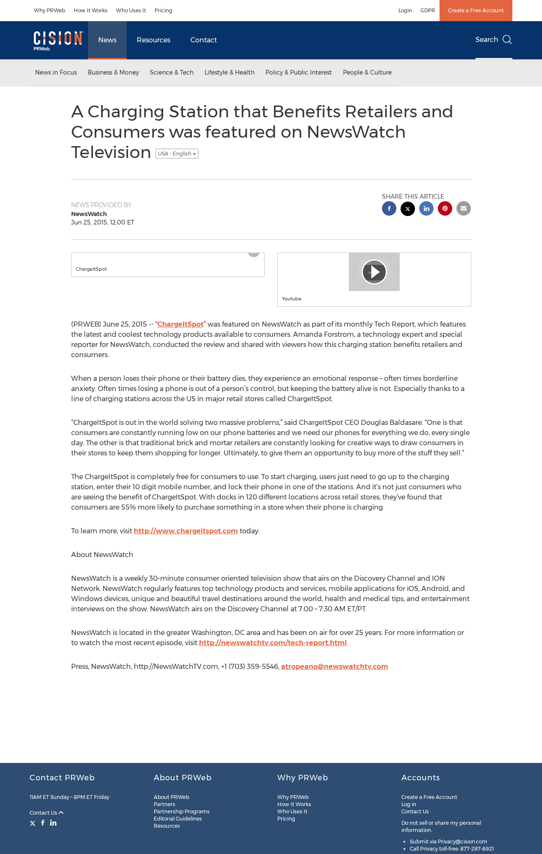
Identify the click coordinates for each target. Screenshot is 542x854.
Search (487, 40)
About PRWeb (171, 797)
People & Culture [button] (367, 72)
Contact (204, 40)
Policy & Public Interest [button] (298, 72)
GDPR (427, 10)
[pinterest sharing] (445, 209)
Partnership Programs (182, 811)
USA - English (175, 153)
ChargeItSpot (181, 324)
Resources (153, 40)
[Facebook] (43, 822)
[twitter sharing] (408, 210)
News (107, 40)
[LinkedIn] (53, 822)
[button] (168, 257)
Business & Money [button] (113, 72)
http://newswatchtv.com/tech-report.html (273, 643)
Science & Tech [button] (172, 72)
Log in (408, 804)
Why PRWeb (49, 10)
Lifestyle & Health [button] (229, 72)
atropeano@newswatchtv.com (334, 667)
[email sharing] (463, 209)
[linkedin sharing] (426, 209)
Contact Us (44, 813)
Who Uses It (131, 10)
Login (405, 10)
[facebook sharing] (389, 209)
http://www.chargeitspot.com (186, 531)
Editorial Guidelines (178, 818)
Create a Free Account (476, 10)
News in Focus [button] (56, 72)
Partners (164, 804)
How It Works (91, 10)
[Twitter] (34, 822)
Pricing (163, 10)
